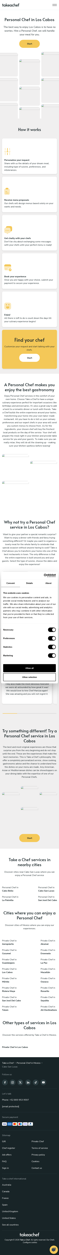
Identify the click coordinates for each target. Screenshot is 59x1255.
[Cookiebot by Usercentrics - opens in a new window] (44, 575)
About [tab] (48, 583)
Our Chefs (50, 1240)
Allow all (29, 668)
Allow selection (29, 677)
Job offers (7, 1154)
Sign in (5, 1168)
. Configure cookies (29, 1242)
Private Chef (38, 1141)
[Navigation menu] (54, 4)
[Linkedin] (28, 1082)
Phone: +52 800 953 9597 (15, 1099)
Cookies (35, 1161)
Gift (4, 1141)
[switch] (52, 638)
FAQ (4, 1161)
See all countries (10, 1224)
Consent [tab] (10, 583)
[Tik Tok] (36, 1082)
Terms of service (40, 1148)
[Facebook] (5, 1082)
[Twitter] (20, 1082)
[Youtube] (43, 1082)
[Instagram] (13, 1082)
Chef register (8, 1148)
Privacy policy (38, 1154)
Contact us (37, 1168)
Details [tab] (29, 583)
